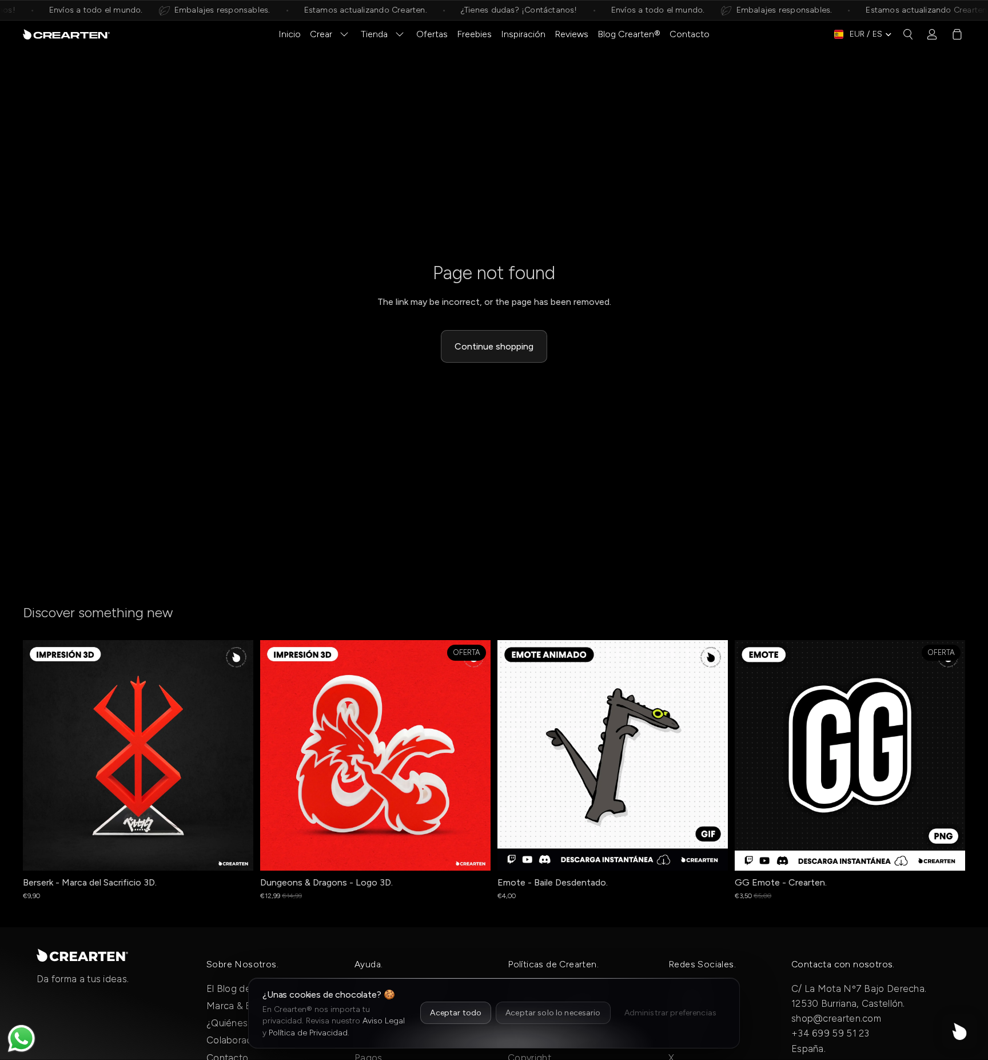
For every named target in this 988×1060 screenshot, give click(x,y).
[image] (82, 955)
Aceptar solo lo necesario (553, 1013)
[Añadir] (473, 853)
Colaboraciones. (242, 1040)
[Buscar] (908, 34)
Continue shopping (494, 346)
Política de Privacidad (308, 1033)
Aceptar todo (455, 1013)
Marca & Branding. (246, 1005)
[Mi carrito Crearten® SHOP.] (957, 34)
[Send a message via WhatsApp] (21, 1038)
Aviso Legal (383, 1021)
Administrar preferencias (670, 1013)
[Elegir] (235, 853)
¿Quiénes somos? (245, 1023)
